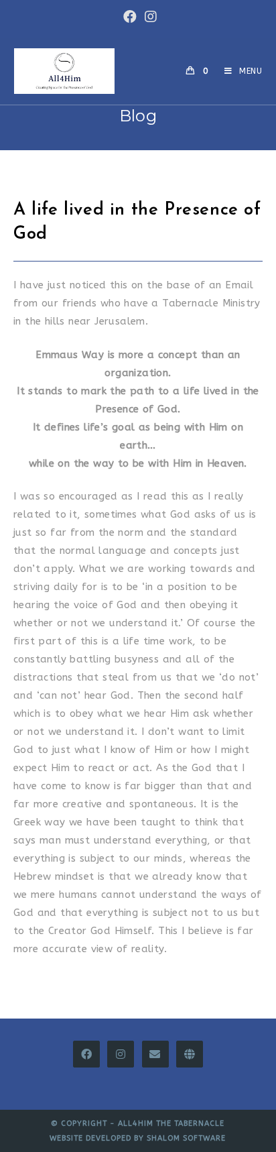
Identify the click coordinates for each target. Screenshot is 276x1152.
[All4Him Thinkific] (189, 1054)
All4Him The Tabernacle (171, 1123)
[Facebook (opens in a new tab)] (130, 16)
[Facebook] (86, 1054)
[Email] (155, 1054)
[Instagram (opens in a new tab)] (149, 16)
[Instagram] (120, 1054)
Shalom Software (186, 1138)
